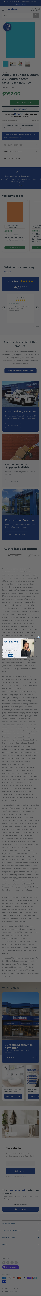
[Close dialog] (38, 637)
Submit (11, 655)
